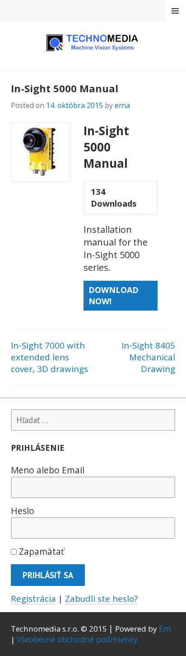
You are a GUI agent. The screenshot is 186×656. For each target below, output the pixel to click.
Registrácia (33, 598)
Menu (175, 10)
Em (165, 628)
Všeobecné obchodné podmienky (77, 639)
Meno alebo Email (47, 470)
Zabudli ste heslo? (101, 598)
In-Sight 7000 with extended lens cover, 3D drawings (49, 357)
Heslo (22, 511)
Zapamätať (40, 551)
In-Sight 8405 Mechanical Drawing (148, 357)
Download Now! (113, 295)
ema (122, 105)
